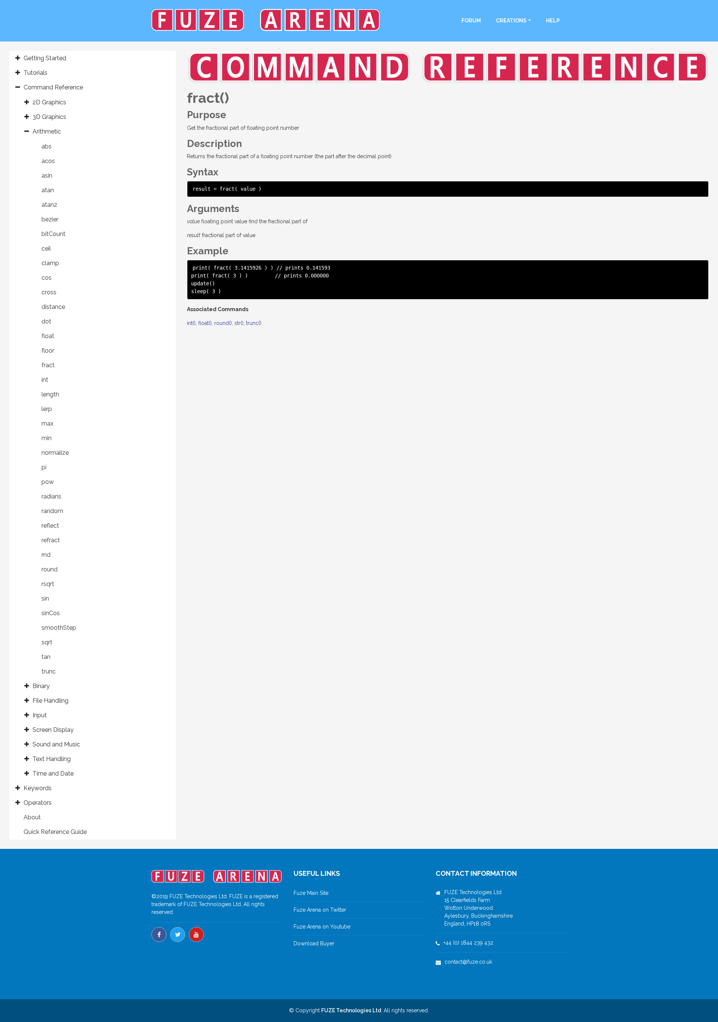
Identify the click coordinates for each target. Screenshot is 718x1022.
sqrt (47, 642)
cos (47, 277)
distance (53, 306)
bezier (50, 219)
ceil (46, 248)
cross (49, 292)
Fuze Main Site (311, 893)
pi (44, 467)
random (52, 511)
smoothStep (59, 627)
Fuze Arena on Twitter (320, 910)
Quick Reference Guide (55, 831)
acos (48, 161)
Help (553, 21)
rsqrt (48, 583)
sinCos (51, 613)
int (45, 379)
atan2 (49, 204)
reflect (50, 525)
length (50, 394)
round (50, 569)
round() (223, 323)
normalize (55, 452)
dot (46, 321)
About (32, 817)
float (48, 336)
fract (48, 365)
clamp (50, 263)
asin (47, 175)
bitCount (53, 233)
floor (48, 350)
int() (191, 323)
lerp (47, 408)
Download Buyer (314, 943)
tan (46, 656)
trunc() (253, 323)
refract (51, 540)
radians (51, 496)
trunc (49, 671)
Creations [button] (511, 21)
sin (45, 598)
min (47, 438)
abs (47, 146)
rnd (46, 554)
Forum (471, 21)
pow (48, 481)
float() (205, 323)
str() (238, 323)
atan (48, 190)
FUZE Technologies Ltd (351, 1010)
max (47, 423)
